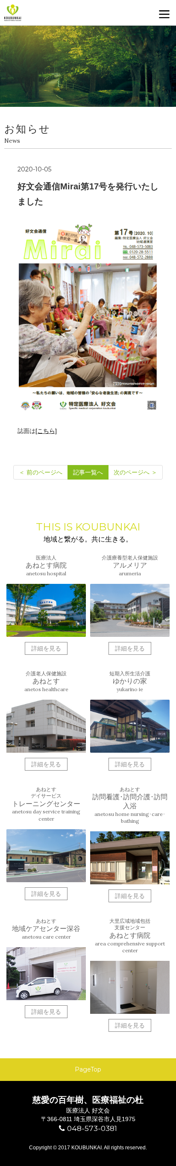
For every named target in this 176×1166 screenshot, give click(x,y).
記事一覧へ (88, 472)
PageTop (88, 1069)
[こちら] (46, 430)
